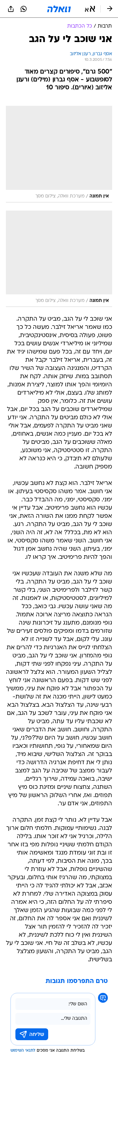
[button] (90, 9)
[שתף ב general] (10, 8)
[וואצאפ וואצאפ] (23, 9)
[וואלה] (59, 9)
